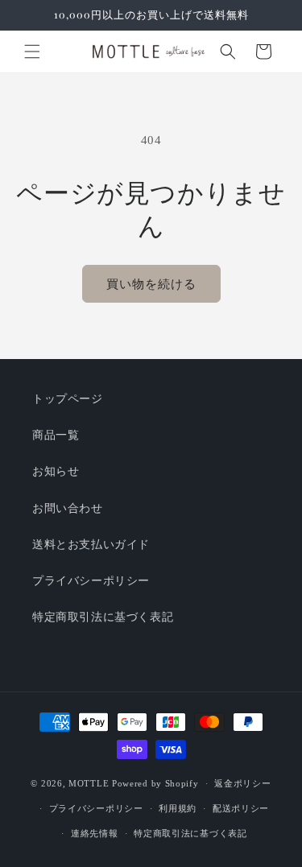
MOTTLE (88, 783)
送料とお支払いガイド (91, 545)
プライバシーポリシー (91, 581)
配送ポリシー (241, 808)
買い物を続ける (151, 284)
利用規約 (178, 808)
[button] (32, 51)
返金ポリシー (242, 783)
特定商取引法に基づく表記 (102, 617)
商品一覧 (55, 435)
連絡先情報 (94, 833)
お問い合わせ (67, 508)
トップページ (67, 399)
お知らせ (55, 471)
